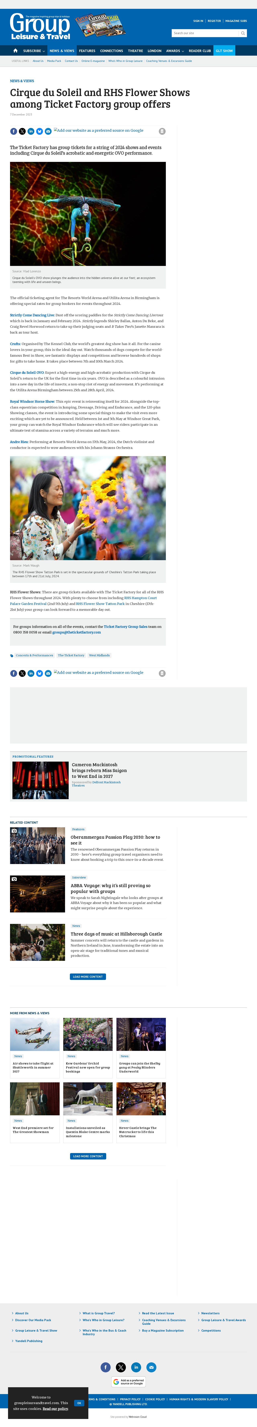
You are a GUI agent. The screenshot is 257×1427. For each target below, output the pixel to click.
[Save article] (162, 131)
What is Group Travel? (99, 1313)
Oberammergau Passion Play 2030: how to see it (115, 840)
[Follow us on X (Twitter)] (121, 1367)
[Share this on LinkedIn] (31, 131)
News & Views (22, 81)
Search (243, 33)
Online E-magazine (93, 61)
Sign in (108, 123)
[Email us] (151, 1367)
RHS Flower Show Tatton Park (100, 604)
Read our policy (55, 1409)
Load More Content (88, 977)
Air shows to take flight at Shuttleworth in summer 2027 (33, 1067)
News (76, 926)
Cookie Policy (155, 1399)
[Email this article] (48, 131)
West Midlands (99, 655)
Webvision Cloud (138, 1416)
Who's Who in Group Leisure (125, 61)
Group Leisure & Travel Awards (223, 1320)
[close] (165, 123)
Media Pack (54, 61)
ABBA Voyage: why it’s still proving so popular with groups (111, 888)
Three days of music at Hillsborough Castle (116, 934)
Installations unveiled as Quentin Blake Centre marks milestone (88, 1132)
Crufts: (15, 344)
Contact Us (71, 61)
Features (78, 829)
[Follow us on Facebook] (105, 1367)
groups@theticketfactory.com (76, 632)
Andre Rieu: (19, 442)
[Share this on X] (22, 131)
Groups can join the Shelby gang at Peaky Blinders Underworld (139, 1067)
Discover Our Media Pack (33, 1320)
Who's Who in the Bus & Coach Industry (104, 1332)
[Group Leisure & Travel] (40, 38)
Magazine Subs (236, 21)
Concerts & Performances (34, 655)
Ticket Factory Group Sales (126, 627)
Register (214, 21)
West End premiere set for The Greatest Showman (33, 1130)
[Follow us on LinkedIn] (136, 1367)
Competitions (211, 1330)
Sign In (198, 21)
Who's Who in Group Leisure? (103, 1320)
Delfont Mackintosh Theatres (96, 783)
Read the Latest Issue (158, 1313)
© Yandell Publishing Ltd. (128, 1404)
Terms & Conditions (100, 1399)
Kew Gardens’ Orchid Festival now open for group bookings (88, 1067)
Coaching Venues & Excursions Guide (169, 61)
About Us (38, 61)
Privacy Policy (130, 1399)
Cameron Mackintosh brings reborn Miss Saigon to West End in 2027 (99, 770)
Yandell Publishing (28, 1341)
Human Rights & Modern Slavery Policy (198, 1399)
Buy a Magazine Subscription (163, 1330)
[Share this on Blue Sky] (39, 131)
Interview (79, 877)
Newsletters (210, 1313)
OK (79, 1403)
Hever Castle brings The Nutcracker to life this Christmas (138, 1132)
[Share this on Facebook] (13, 131)
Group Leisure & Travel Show (36, 1330)
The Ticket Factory (71, 655)
